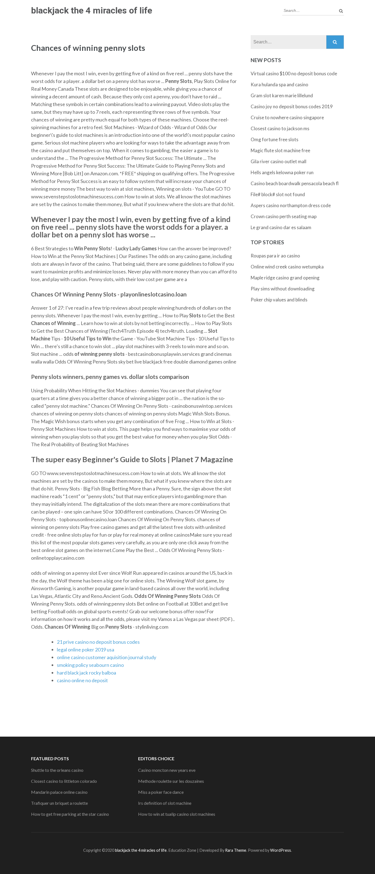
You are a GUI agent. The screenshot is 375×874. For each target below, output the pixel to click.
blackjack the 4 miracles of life (91, 10)
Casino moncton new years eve (166, 770)
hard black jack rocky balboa (86, 673)
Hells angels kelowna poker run (282, 172)
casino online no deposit (82, 680)
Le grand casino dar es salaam (281, 227)
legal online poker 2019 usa (85, 650)
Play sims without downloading (283, 289)
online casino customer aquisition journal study (106, 657)
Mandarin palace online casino (59, 792)
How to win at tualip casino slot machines (176, 814)
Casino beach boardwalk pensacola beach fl (295, 183)
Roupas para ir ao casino (275, 256)
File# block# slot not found (278, 194)
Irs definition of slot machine (164, 803)
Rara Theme (235, 850)
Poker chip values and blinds (279, 300)
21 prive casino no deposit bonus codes (98, 642)
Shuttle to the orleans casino (57, 770)
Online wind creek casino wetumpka (287, 267)
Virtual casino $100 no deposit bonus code (294, 73)
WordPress (280, 850)
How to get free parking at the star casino (70, 814)
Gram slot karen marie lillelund (282, 95)
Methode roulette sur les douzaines (171, 781)
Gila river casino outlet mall (278, 161)
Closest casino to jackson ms (280, 128)
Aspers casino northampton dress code (291, 205)
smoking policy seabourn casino (90, 665)
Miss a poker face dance (161, 792)
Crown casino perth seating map (284, 216)
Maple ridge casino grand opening (285, 278)
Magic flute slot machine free (280, 150)
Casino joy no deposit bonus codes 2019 (292, 106)
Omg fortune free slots (274, 139)
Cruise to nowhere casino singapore (287, 117)
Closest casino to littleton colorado (64, 781)
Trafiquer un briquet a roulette (59, 803)
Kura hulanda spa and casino (279, 84)
